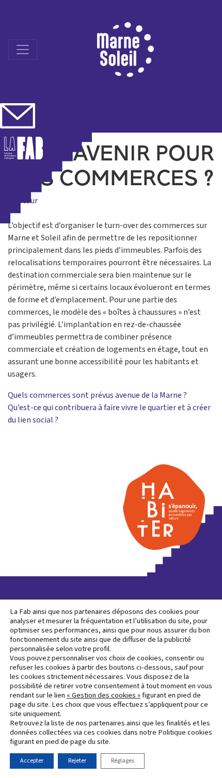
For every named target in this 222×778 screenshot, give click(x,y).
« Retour (23, 200)
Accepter (31, 760)
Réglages (122, 760)
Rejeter (77, 760)
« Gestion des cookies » (103, 695)
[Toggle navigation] (22, 49)
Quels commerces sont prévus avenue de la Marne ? (97, 395)
